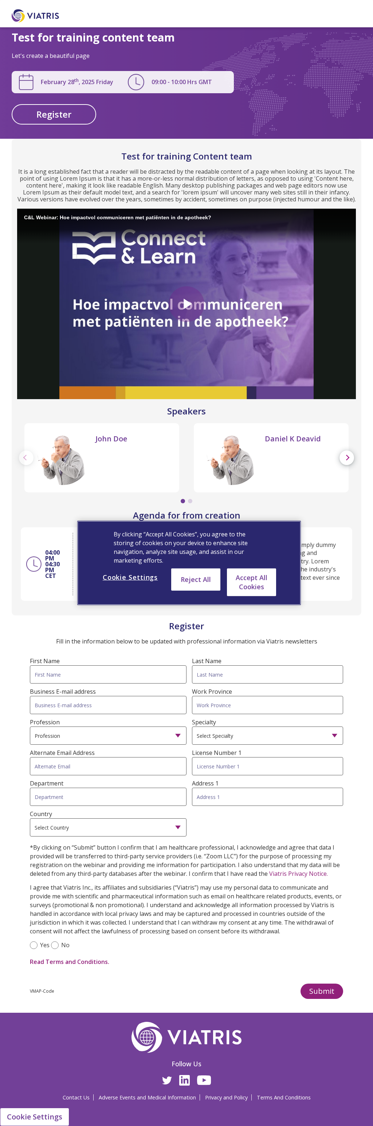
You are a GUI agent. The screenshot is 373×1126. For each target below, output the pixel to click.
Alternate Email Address (62, 753)
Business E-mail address (63, 692)
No (65, 945)
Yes (45, 945)
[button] (322, 991)
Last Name (206, 661)
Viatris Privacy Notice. (298, 874)
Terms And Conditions (284, 1097)
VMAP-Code (42, 991)
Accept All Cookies (251, 582)
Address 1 (205, 783)
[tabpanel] (101, 457)
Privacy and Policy (226, 1097)
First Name (45, 661)
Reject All (196, 579)
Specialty (204, 722)
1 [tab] (183, 501)
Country (41, 814)
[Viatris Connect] (45, 15)
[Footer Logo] (186, 1037)
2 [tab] (190, 501)
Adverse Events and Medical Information (147, 1097)
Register (53, 114)
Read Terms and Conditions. (69, 962)
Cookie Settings (34, 1117)
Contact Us (76, 1097)
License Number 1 (217, 753)
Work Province (212, 692)
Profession (45, 722)
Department (46, 783)
